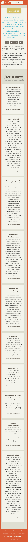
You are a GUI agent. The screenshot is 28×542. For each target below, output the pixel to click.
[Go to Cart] (9, 2)
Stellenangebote (8, 530)
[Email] (12, 42)
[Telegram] (21, 42)
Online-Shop (12, 533)
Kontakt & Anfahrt (20, 533)
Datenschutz (5, 533)
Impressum (15, 530)
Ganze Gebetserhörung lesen (13, 109)
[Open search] (6, 2)
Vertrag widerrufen (13, 539)
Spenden (17, 2)
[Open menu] (25, 2)
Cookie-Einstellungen (8, 536)
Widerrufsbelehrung (18, 536)
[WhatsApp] (16, 42)
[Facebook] (7, 42)
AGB (21, 530)
